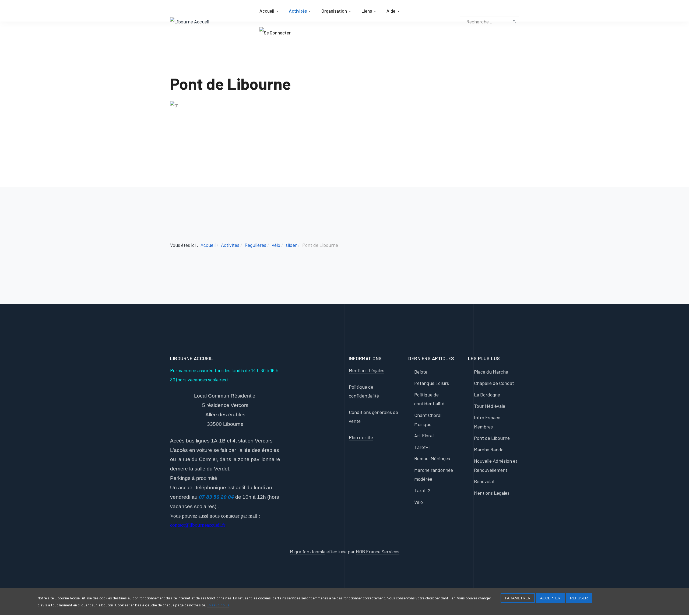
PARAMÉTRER (517, 598)
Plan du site (361, 437)
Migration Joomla (307, 551)
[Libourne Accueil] (189, 21)
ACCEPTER (550, 598)
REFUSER (579, 598)
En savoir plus (218, 605)
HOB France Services (377, 551)
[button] (269, 11)
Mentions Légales (366, 370)
